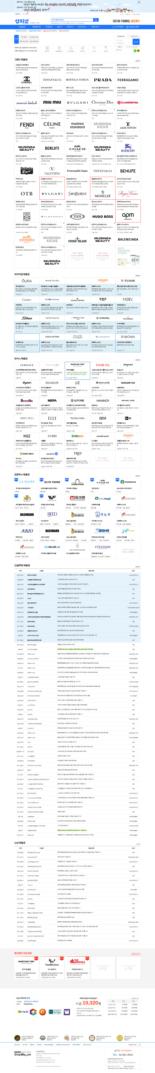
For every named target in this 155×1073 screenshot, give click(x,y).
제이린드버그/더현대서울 (34, 691)
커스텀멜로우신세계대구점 (35, 788)
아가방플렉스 (31, 903)
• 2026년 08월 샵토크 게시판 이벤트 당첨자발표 (26, 47)
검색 (96, 20)
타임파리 (29, 714)
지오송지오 (30, 728)
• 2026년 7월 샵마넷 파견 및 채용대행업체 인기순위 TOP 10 (26, 51)
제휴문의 (32, 1044)
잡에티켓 (106, 51)
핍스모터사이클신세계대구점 (35, 936)
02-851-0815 (123, 1054)
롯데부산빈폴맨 (31, 645)
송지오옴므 (30, 751)
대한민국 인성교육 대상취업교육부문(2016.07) (130, 1038)
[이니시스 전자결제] (67, 1012)
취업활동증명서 (59, 51)
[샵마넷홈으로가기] (22, 1051)
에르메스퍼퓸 (31, 821)
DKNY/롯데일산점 (32, 917)
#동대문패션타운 (55, 23)
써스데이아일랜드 (32, 649)
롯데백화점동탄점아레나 (34, 927)
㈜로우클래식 (31, 761)
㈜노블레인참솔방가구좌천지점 (36, 826)
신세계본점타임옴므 (33, 677)
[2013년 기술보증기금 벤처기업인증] (22, 1012)
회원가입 (128, 14)
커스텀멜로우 (31, 756)
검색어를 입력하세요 (58, 20)
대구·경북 (24, 37)
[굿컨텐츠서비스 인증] (33, 1012)
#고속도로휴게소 (80, 23)
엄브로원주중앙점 (32, 880)
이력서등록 (119, 27)
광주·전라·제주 (24, 41)
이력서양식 (82, 51)
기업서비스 (95, 27)
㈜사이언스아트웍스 (33, 658)
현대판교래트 (31, 908)
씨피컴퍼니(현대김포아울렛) (35, 812)
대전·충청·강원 (34, 41)
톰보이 (29, 770)
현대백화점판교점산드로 (34, 866)
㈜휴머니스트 (31, 654)
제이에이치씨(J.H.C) (33, 871)
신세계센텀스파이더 (33, 862)
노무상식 (94, 51)
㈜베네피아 (30, 835)
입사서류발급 (71, 51)
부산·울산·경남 (34, 37)
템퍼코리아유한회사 (33, 682)
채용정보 (22, 27)
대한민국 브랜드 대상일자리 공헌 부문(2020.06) (52, 1038)
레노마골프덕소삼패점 (33, 894)
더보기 (138, 844)
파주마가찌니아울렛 (33, 876)
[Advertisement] (76, 39)
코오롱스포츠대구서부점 (34, 807)
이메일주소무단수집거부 (63, 1044)
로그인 (121, 14)
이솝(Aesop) (30, 816)
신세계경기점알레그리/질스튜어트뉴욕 (38, 779)
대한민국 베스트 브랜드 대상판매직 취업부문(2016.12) (103, 1038)
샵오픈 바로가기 (136, 954)
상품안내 (137, 61)
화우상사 (29, 747)
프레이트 (29, 899)
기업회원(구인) (134, 36)
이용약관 (39, 1044)
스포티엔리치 (31, 705)
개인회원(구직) (121, 36)
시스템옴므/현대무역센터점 (35, 784)
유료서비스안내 (136, 14)
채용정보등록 (134, 27)
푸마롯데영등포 (31, 941)
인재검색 (48, 27)
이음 (28, 742)
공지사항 (25, 14)
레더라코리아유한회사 (33, 696)
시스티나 (29, 885)
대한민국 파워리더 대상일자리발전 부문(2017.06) (77, 1038)
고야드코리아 (31, 686)
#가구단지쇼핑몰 (65, 23)
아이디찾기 (128, 46)
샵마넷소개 (17, 1044)
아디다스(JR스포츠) (32, 802)
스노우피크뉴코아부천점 (34, 798)
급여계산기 (47, 51)
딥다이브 (29, 710)
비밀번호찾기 (135, 46)
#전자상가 (72, 23)
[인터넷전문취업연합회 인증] (42, 1012)
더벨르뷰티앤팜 (31, 830)
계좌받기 (76, 1044)
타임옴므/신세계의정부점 (34, 931)
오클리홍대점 (31, 922)
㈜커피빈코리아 (31, 889)
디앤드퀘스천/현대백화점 (34, 723)
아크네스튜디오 (31, 700)
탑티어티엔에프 (31, 793)
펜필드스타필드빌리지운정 (35, 913)
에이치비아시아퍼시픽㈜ (34, 765)
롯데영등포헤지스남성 (33, 852)
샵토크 (59, 27)
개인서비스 (82, 27)
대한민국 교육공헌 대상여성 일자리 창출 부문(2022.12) (28, 1038)
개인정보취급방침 (48, 1044)
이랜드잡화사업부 (32, 719)
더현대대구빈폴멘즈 (33, 775)
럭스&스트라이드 (32, 857)
